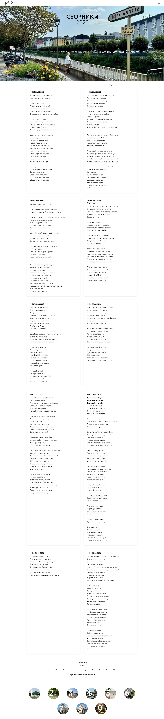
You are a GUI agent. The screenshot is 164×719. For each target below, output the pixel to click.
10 (114, 670)
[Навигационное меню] (159, 3)
